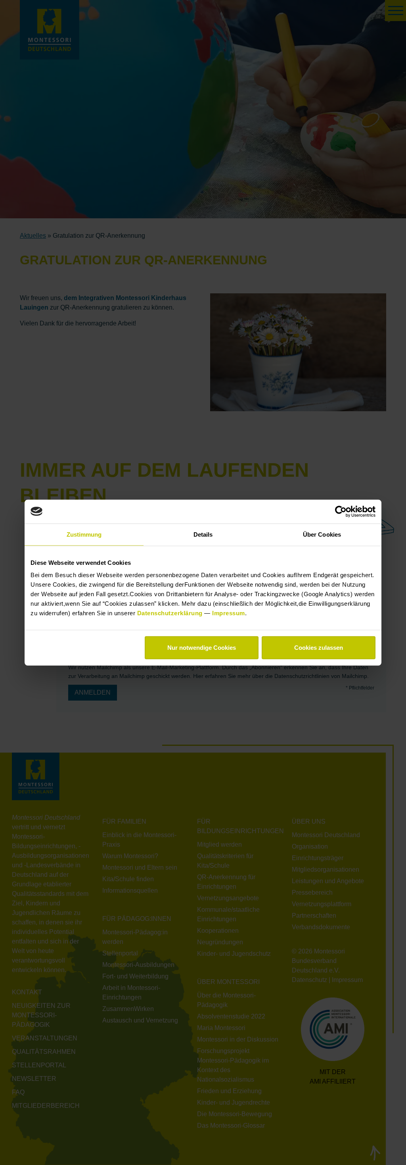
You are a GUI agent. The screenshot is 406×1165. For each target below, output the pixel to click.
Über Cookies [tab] (322, 534)
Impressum (228, 613)
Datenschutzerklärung (171, 613)
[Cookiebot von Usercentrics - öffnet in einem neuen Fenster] (340, 511)
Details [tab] (203, 534)
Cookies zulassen (318, 647)
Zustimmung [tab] (84, 534)
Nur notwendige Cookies (201, 647)
